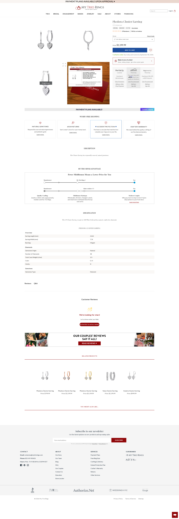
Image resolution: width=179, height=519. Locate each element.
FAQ (56, 465)
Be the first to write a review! (89, 324)
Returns (93, 472)
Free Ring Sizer (95, 458)
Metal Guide (150, 36)
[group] (46, 83)
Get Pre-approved (133, 81)
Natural (115, 28)
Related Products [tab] (89, 356)
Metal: (133, 36)
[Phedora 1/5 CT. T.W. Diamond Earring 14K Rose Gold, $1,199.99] (66, 376)
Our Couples (59, 468)
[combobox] (133, 39)
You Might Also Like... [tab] (89, 407)
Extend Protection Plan (98, 465)
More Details (135, 28)
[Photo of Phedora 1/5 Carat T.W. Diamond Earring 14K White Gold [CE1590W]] (46, 40)
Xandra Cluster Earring (131, 391)
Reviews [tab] (28, 283)
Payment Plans (95, 455)
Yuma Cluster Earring (110, 391)
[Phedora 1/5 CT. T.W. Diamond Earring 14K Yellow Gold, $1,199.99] (88, 376)
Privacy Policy (94, 443)
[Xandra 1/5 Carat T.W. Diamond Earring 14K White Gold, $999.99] (131, 376)
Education (58, 475)
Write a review (136, 31)
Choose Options (45, 385)
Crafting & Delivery (97, 462)
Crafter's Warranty (97, 468)
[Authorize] (83, 490)
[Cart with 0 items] (175, 11)
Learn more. (40, 134)
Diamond (121, 28)
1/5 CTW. (128, 28)
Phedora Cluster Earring (45, 391)
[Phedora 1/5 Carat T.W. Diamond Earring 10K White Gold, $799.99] (45, 376)
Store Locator (59, 478)
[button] (64, 65)
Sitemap (141, 499)
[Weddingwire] (118, 490)
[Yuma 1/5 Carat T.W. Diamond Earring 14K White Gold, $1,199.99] (110, 376)
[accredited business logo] (32, 490)
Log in (171, 11)
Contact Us (59, 472)
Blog (56, 462)
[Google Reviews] (145, 490)
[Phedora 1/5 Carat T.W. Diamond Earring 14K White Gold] (88, 83)
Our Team (58, 458)
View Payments (119, 81)
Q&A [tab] (36, 283)
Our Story (58, 455)
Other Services (95, 475)
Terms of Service (102, 443)
